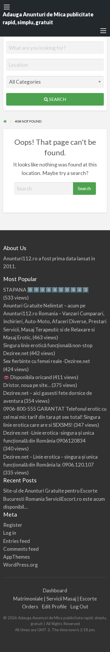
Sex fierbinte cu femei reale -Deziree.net (46, 361)
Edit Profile (54, 606)
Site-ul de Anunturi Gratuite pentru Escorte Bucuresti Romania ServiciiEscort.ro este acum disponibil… (54, 499)
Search (57, 99)
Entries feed (16, 541)
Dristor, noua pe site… (27, 385)
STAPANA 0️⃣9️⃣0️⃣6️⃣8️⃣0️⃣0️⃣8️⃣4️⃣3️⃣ (46, 290)
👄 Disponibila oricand (27, 377)
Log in (9, 533)
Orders (30, 606)
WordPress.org (20, 565)
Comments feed (21, 549)
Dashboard (55, 590)
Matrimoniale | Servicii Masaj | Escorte (55, 599)
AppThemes (16, 557)
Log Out (79, 606)
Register (12, 525)
